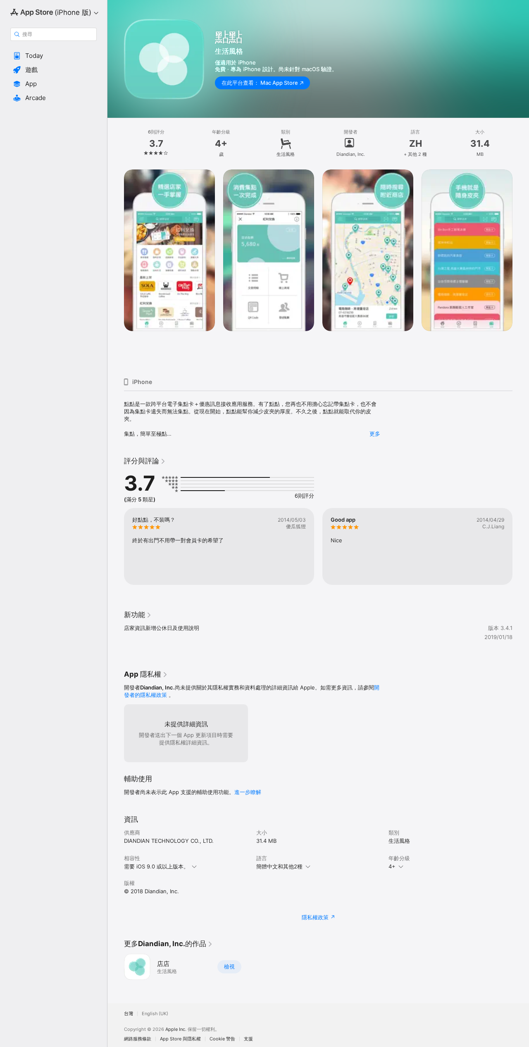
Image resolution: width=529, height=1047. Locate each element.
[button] (53, 56)
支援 (248, 1039)
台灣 (128, 1013)
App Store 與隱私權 (180, 1039)
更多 (374, 433)
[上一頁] (116, 270)
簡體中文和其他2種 (279, 866)
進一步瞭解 (247, 792)
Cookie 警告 (222, 1039)
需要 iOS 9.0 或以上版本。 (156, 866)
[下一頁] (521, 270)
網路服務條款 (137, 1039)
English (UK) (155, 1013)
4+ (392, 866)
